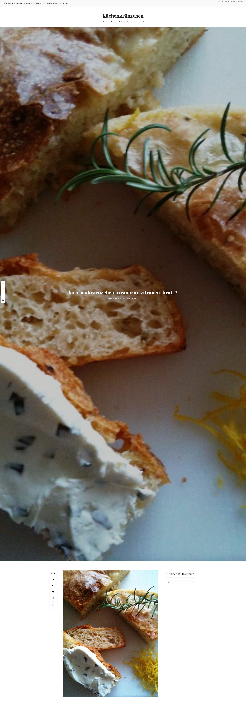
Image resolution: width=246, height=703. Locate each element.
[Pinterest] (53, 586)
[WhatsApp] (53, 598)
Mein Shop (52, 3)
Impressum (63, 3)
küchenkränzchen (123, 16)
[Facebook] (53, 579)
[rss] (3, 300)
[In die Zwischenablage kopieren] (53, 605)
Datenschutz (40, 3)
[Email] (53, 592)
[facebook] (3, 284)
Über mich (8, 3)
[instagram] (3, 294)
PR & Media (19, 3)
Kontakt (29, 3)
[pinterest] (3, 289)
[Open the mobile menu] (240, 7)
